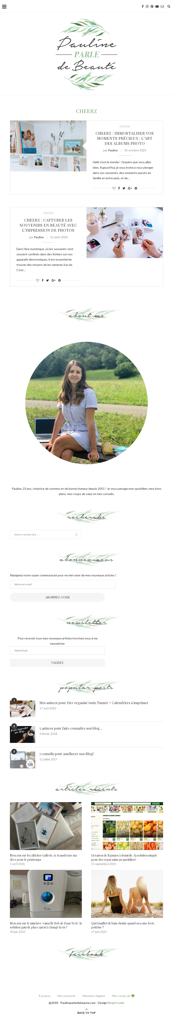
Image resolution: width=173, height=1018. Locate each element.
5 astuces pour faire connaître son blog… (71, 728)
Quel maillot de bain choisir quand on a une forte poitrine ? (122, 925)
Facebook (87, 953)
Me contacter (67, 996)
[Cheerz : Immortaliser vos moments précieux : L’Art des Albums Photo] (48, 146)
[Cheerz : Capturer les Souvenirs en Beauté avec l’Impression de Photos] (124, 232)
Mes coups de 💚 (123, 996)
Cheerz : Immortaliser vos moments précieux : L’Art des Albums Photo (125, 138)
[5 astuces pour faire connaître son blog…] (22, 734)
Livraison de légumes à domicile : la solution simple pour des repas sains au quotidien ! (124, 857)
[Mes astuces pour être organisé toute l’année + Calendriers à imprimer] (22, 709)
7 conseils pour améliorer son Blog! (66, 754)
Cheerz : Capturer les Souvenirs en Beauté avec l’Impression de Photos (48, 225)
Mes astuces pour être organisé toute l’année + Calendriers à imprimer (93, 703)
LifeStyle (125, 126)
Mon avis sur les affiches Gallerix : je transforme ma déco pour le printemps (43, 857)
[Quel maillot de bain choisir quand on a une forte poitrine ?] (127, 894)
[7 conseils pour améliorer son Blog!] (22, 760)
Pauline (113, 150)
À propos (45, 996)
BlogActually (116, 1003)
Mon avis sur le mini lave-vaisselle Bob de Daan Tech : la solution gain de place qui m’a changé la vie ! (46, 925)
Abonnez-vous (57, 597)
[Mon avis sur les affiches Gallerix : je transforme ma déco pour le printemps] (46, 826)
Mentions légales (93, 996)
